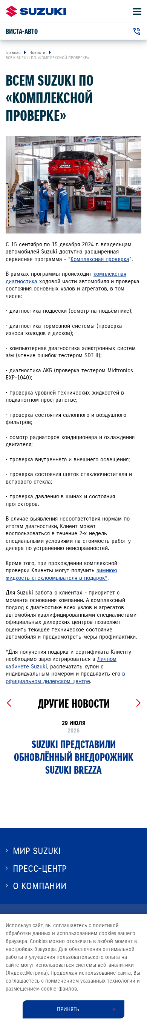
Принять (68, 1009)
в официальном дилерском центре (65, 677)
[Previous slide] (9, 703)
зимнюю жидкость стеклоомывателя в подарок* (61, 574)
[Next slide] (138, 703)
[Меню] (137, 11)
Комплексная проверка (99, 259)
